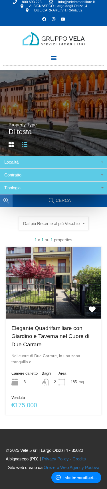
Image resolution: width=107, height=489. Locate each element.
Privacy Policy (55, 458)
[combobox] (53, 162)
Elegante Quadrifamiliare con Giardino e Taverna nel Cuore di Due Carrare (50, 336)
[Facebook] (44, 19)
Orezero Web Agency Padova (71, 467)
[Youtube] (63, 19)
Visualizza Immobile (53, 304)
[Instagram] (54, 19)
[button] (53, 58)
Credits (79, 458)
